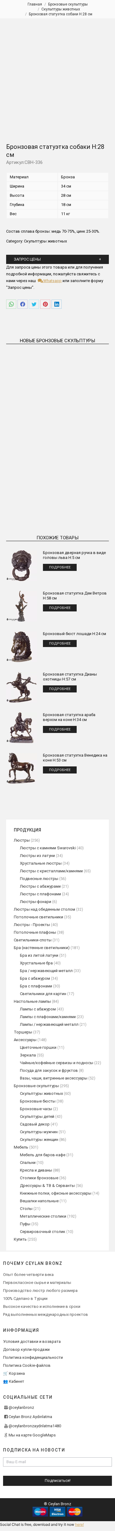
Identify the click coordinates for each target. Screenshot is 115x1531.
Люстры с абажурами (40, 886)
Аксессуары (25, 1039)
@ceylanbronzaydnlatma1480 (35, 1426)
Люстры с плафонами (40, 894)
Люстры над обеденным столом (44, 909)
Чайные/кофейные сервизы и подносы (56, 1062)
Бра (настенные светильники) (42, 947)
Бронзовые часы (36, 1109)
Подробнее (30, 418)
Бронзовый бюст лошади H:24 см (74, 633)
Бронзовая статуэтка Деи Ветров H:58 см (75, 595)
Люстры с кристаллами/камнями (51, 871)
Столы (26, 1208)
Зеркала (28, 1055)
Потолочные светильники (38, 917)
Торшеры (23, 1032)
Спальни (28, 1162)
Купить (20, 1239)
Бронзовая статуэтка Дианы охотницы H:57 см (70, 676)
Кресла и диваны (36, 1170)
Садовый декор (35, 1124)
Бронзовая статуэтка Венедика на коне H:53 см (75, 757)
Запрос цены (27, 259)
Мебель (21, 1147)
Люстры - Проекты (32, 924)
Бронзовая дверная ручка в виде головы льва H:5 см (74, 555)
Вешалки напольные (39, 1201)
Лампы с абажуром (38, 1009)
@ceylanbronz (21, 1407)
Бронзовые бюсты (38, 1101)
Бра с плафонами (36, 986)
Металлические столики (43, 1216)
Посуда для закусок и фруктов (49, 1070)
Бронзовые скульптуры (36, 1085)
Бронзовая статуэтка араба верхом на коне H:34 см (69, 717)
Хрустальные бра (36, 963)
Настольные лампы (32, 1001)
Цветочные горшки (38, 1047)
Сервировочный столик (42, 1231)
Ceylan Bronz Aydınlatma (30, 1416)
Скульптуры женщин (39, 1139)
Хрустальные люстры (41, 863)
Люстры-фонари (35, 901)
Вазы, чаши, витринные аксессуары (53, 1078)
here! (79, 1524)
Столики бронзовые (39, 1178)
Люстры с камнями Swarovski (48, 848)
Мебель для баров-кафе (42, 1155)
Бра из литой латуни (39, 955)
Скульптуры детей (37, 1116)
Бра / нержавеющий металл (46, 970)
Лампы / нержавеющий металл (49, 1024)
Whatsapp (52, 280)
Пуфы (25, 1224)
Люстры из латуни (37, 855)
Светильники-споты (33, 940)
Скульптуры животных (45, 241)
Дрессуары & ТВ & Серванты (47, 1185)
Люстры (22, 840)
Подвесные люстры (39, 878)
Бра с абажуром (35, 978)
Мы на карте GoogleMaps (32, 1435)
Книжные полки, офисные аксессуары (55, 1193)
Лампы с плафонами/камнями (48, 1016)
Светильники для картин (43, 993)
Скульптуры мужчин (39, 1132)
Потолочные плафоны (35, 932)
